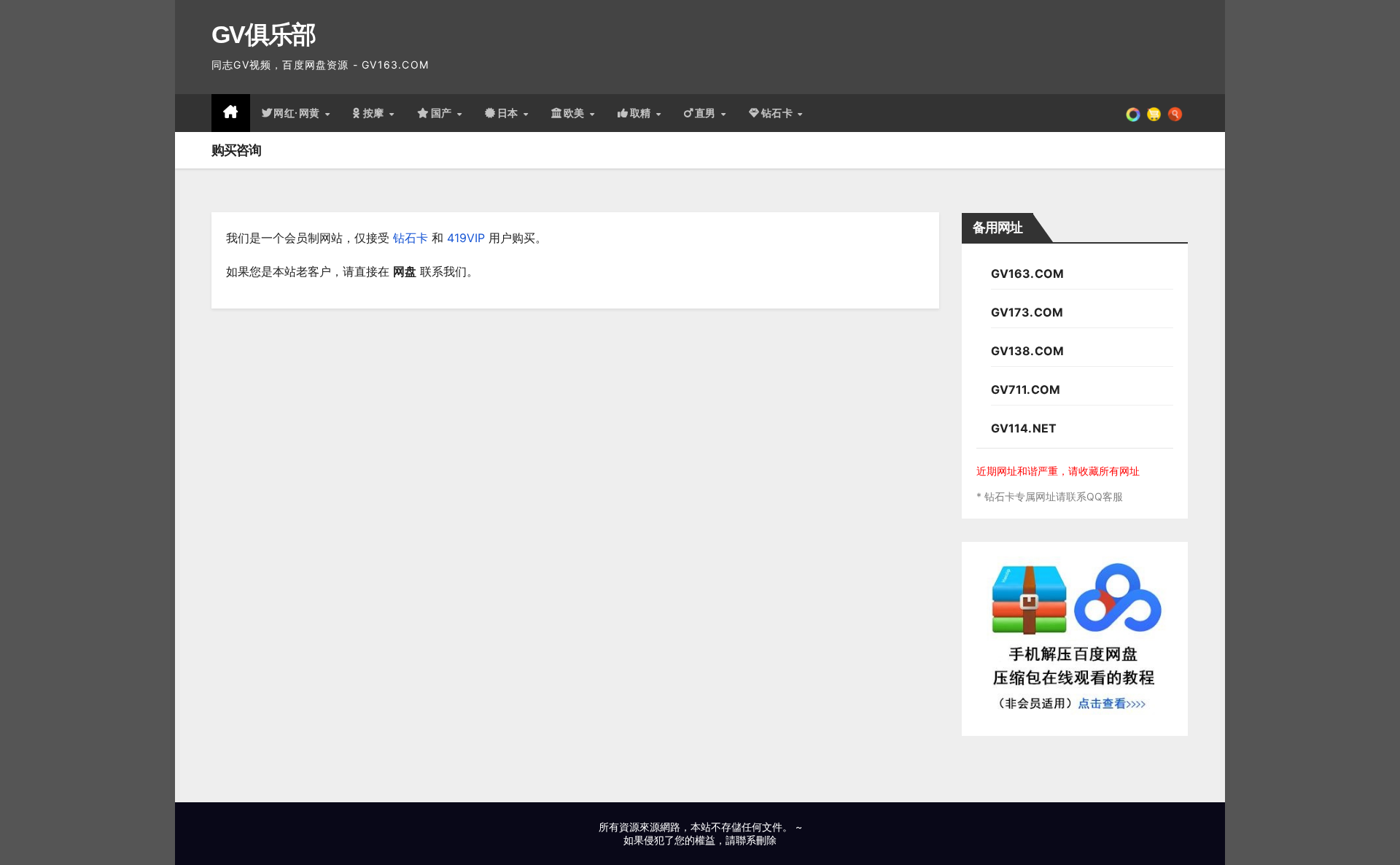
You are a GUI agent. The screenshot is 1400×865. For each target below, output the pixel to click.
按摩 (375, 113)
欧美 (576, 113)
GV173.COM (1027, 312)
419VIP (466, 237)
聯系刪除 (756, 840)
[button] (1175, 113)
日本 (509, 113)
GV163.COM (1028, 273)
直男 (707, 113)
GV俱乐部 (263, 34)
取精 (642, 113)
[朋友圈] (1133, 113)
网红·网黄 (298, 113)
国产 (443, 113)
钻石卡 (410, 237)
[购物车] (1154, 113)
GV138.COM (1028, 351)
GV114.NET (1024, 428)
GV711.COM (1026, 389)
